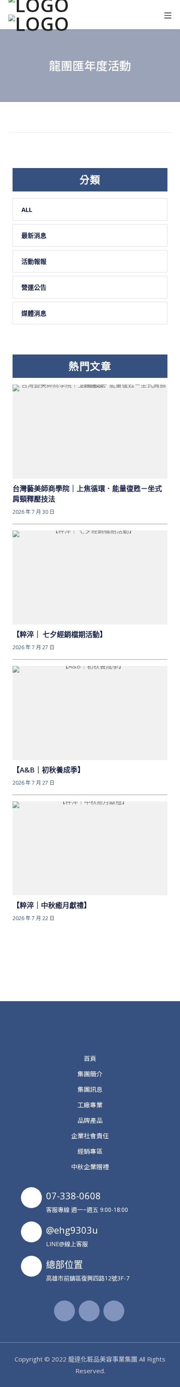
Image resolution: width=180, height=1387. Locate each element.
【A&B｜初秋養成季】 (49, 770)
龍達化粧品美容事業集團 (102, 1359)
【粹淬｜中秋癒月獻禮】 (52, 905)
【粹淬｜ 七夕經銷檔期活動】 (60, 634)
